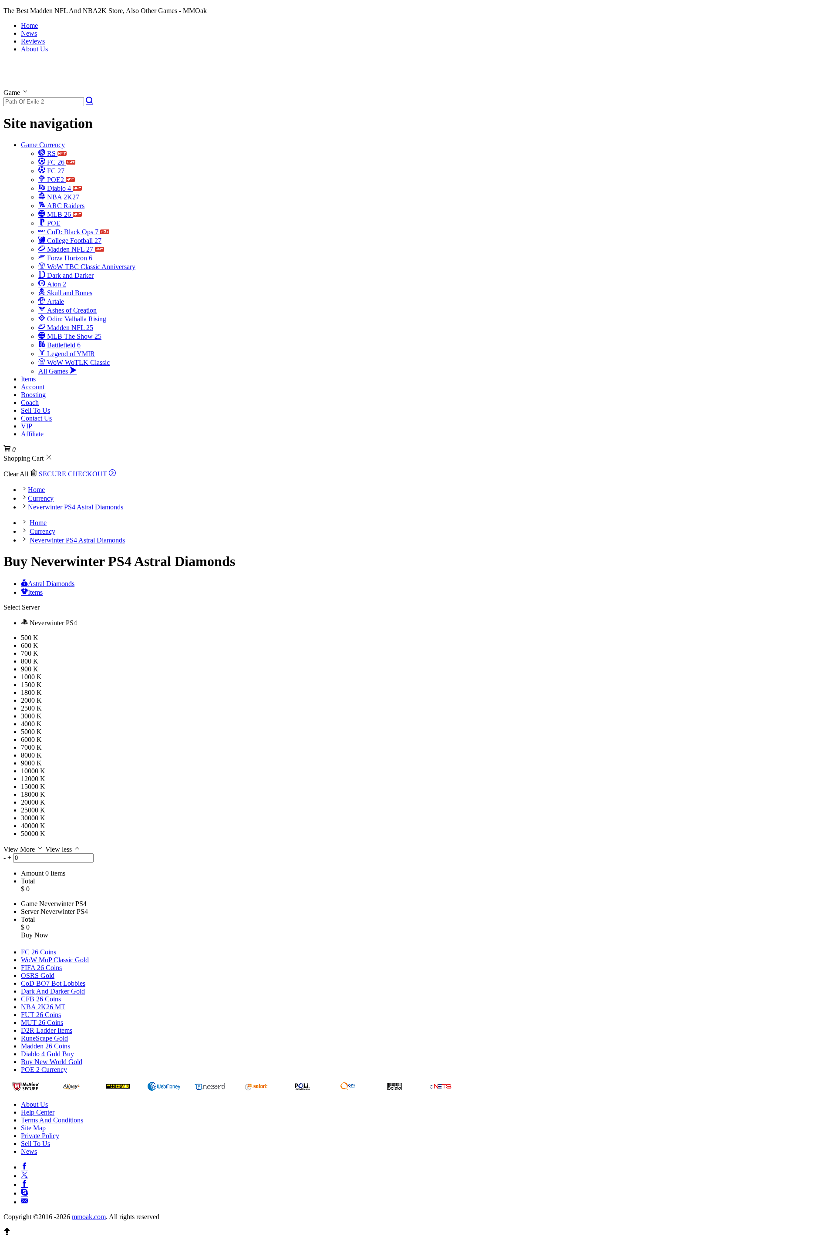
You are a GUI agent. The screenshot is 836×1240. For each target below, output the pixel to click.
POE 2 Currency (44, 1069)
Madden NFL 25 (69, 327)
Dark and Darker (69, 275)
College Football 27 (73, 240)
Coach (30, 402)
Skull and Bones (68, 293)
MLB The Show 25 (73, 336)
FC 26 (55, 162)
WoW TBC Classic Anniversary (90, 266)
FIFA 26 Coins (41, 967)
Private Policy (40, 1135)
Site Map (33, 1128)
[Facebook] (24, 1165)
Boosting (33, 394)
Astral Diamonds (51, 583)
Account (32, 387)
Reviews (33, 41)
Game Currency (43, 144)
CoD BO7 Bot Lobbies (53, 983)
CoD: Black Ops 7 (72, 232)
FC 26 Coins (38, 952)
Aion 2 (55, 284)
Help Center (37, 1112)
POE (53, 223)
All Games (54, 371)
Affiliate (32, 434)
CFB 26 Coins (41, 999)
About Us (34, 49)
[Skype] (24, 1192)
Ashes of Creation (71, 310)
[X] (24, 1174)
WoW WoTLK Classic (77, 362)
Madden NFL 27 (70, 249)
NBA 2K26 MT (43, 1007)
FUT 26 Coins (41, 1014)
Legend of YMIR (70, 353)
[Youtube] (24, 1183)
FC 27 (54, 171)
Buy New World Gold (51, 1061)
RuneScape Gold (44, 1038)
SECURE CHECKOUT (74, 474)
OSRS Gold (37, 975)
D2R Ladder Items (46, 1030)
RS (51, 153)
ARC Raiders (64, 205)
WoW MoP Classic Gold (55, 960)
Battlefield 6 (63, 345)
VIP (26, 426)
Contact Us (36, 418)
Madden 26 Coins (45, 1046)
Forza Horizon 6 (68, 258)
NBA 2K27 (62, 197)
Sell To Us (35, 410)
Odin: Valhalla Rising (75, 319)
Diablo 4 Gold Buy (47, 1054)
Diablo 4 (59, 188)
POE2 (55, 179)
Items (28, 379)
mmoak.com (89, 1216)
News (29, 33)
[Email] (24, 1200)
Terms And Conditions (52, 1120)
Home (29, 25)
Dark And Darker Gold (53, 991)
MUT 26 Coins (42, 1022)
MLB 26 (59, 214)
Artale (54, 301)
